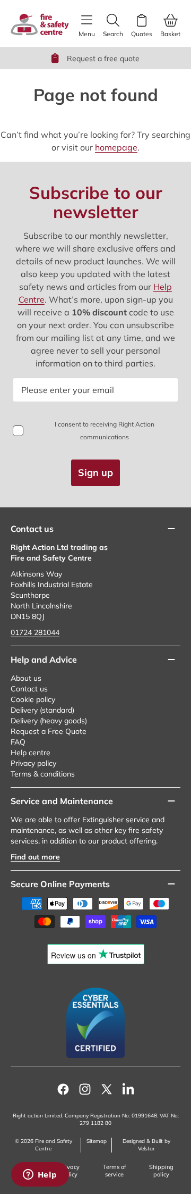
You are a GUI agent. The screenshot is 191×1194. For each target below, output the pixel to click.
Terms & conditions (43, 774)
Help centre (30, 752)
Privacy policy (33, 763)
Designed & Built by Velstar (146, 1145)
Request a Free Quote (48, 731)
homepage (116, 147)
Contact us (29, 689)
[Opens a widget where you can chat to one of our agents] (40, 1175)
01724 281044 (35, 632)
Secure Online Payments (60, 884)
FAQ (18, 742)
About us (26, 678)
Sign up (95, 472)
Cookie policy (33, 699)
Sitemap (96, 1141)
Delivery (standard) (42, 710)
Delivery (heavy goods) (49, 720)
